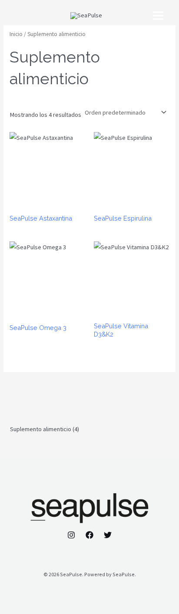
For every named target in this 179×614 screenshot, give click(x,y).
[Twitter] (108, 535)
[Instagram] (71, 535)
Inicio (16, 34)
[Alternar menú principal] (158, 15)
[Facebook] (89, 535)
